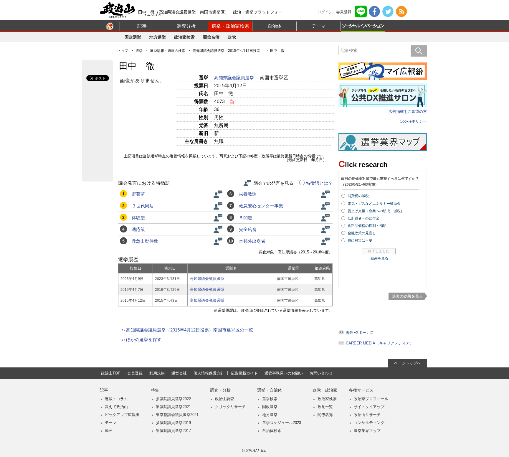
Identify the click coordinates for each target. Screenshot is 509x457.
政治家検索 (184, 37)
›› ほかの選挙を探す (141, 339)
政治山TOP (110, 373)
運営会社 (179, 373)
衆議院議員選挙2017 (173, 431)
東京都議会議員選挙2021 (177, 415)
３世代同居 (143, 205)
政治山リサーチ (367, 415)
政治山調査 (224, 399)
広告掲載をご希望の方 (408, 111)
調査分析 (186, 26)
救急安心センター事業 (261, 205)
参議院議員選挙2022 (173, 399)
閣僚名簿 (211, 37)
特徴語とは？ (319, 183)
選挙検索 (269, 399)
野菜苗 (138, 194)
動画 (109, 431)
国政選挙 (133, 37)
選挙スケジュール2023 (281, 423)
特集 (155, 390)
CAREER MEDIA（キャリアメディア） (380, 343)
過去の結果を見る (407, 296)
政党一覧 (325, 407)
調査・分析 (220, 390)
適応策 (138, 229)
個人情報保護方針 (209, 373)
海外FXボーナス (360, 332)
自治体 (274, 26)
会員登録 (343, 12)
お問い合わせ (321, 373)
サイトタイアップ (369, 407)
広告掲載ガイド (244, 373)
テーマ (319, 26)
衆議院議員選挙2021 (173, 407)
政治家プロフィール (371, 399)
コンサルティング (369, 423)
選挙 (139, 51)
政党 (232, 37)
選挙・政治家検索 (230, 26)
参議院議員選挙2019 (173, 423)
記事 (142, 26)
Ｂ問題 (245, 217)
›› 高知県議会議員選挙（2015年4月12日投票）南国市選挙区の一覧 (187, 329)
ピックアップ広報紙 (122, 415)
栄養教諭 (248, 194)
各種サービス (361, 390)
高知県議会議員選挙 (234, 77)
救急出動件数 (145, 241)
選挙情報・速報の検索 (167, 51)
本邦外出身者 (252, 241)
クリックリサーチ (230, 407)
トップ (123, 51)
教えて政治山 (116, 407)
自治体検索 (271, 431)
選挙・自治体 (269, 390)
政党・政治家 (325, 390)
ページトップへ (407, 363)
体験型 (138, 217)
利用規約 (157, 373)
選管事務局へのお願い (284, 373)
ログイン (325, 12)
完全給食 (248, 229)
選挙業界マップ (367, 431)
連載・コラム (116, 399)
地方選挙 (157, 37)
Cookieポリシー (413, 121)
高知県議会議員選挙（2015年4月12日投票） (228, 51)
